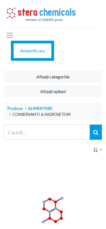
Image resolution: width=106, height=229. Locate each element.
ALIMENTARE (40, 108)
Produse (15, 108)
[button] (97, 149)
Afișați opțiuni (53, 91)
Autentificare (32, 50)
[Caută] (96, 132)
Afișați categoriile (53, 76)
